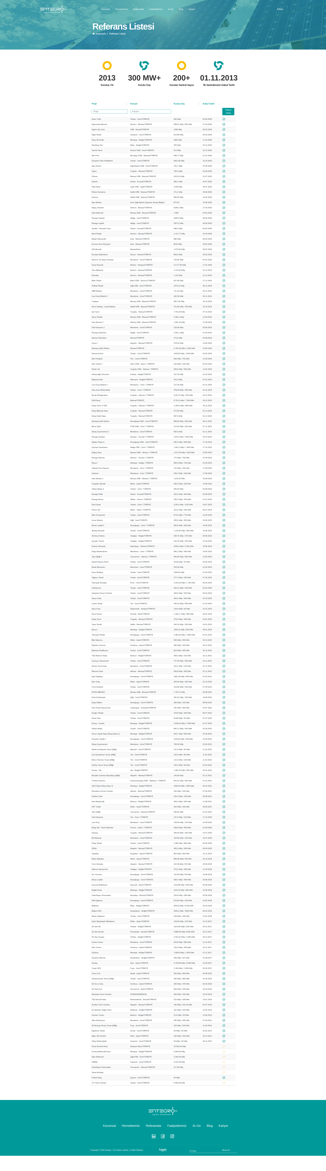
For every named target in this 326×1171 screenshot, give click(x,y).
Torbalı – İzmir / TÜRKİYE (140, 390)
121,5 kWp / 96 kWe (182, 749)
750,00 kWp (178, 744)
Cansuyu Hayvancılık (100, 661)
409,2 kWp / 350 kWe (182, 801)
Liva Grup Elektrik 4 (99, 296)
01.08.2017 (207, 958)
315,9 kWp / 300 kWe (182, 947)
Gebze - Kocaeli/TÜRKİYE (140, 182)
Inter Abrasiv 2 (97, 478)
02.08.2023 (207, 494)
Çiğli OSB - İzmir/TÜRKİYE (141, 286)
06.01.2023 (207, 630)
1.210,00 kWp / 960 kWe (184, 531)
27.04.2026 (207, 124)
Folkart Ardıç (97, 1078)
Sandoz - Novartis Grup (101, 228)
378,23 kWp (178, 343)
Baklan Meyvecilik (99, 239)
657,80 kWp (178, 281)
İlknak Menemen (98, 567)
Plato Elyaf (96, 187)
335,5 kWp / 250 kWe (182, 499)
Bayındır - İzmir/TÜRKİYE (140, 749)
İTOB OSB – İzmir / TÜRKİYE (142, 426)
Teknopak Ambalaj (99, 583)
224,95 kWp (178, 327)
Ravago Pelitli (97, 494)
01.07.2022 (207, 718)
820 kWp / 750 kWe (181, 359)
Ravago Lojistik (98, 223)
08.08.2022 (207, 703)
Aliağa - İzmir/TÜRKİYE (139, 218)
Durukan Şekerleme (100, 254)
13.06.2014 (207, 1015)
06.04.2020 (207, 848)
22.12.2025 (207, 150)
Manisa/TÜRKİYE (137, 338)
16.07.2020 (207, 833)
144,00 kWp (178, 775)
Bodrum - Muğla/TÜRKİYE (140, 656)
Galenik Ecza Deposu (100, 468)
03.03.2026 (207, 129)
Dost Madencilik (98, 801)
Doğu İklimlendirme (99, 551)
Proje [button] (94, 104)
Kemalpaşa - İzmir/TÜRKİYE (141, 635)
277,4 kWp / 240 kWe (182, 577)
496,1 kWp (178, 182)
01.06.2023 (207, 541)
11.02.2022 (207, 749)
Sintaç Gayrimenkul (99, 744)
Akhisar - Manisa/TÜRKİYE (141, 671)
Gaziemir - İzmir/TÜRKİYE (140, 135)
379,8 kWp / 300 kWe (182, 713)
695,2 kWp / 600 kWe (182, 442)
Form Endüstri (97, 687)
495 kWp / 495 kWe (181, 1020)
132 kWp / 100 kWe (181, 468)
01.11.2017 (207, 953)
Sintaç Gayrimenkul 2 (100, 432)
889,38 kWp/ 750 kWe (183, 859)
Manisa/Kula (135, 249)
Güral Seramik (97, 265)
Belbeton (95, 906)
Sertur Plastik (97, 317)
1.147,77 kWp (179, 234)
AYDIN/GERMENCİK (138, 994)
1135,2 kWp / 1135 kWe (183, 505)
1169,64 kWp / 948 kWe (183, 739)
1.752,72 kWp (179, 692)
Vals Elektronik (97, 213)
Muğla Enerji (97, 890)
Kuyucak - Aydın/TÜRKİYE (140, 885)
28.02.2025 (207, 244)
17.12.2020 (207, 817)
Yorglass (95, 301)
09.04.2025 (207, 228)
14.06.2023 (207, 525)
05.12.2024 (207, 291)
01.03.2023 (207, 598)
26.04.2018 (207, 906)
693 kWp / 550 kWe (181, 640)
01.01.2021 (207, 812)
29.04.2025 (207, 213)
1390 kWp (178, 129)
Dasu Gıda (96, 609)
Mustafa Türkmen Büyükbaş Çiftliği (106, 775)
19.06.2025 (207, 202)
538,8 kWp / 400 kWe (182, 828)
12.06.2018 (207, 890)
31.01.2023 (207, 609)
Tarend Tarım (97, 150)
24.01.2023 (207, 624)
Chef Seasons (97, 817)
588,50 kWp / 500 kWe (183, 421)
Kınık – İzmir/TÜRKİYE (139, 583)
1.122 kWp (178, 275)
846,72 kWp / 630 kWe (183, 729)
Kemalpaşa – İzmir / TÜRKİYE (142, 525)
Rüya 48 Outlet (98, 140)
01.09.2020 (207, 828)
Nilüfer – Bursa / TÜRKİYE (140, 499)
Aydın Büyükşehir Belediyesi (103, 921)
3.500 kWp (178, 187)
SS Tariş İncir (97, 989)
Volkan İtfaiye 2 (98, 489)
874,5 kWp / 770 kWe (182, 515)
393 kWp (177, 145)
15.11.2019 (207, 854)
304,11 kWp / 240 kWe (183, 588)
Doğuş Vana (96, 452)
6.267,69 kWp (179, 1062)
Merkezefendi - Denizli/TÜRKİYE (143, 999)
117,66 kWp (178, 1067)
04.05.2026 (207, 119)
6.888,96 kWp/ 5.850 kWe (184, 932)
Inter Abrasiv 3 (97, 322)
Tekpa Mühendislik (99, 1041)
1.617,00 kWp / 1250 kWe (184, 452)
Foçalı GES (96, 968)
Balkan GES (96, 911)
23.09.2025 (207, 166)
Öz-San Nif (96, 927)
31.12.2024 (207, 270)
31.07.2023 (207, 499)
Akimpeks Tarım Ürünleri (101, 994)
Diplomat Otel (97, 380)
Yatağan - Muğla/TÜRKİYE (141, 536)
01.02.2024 (207, 374)
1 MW (176, 213)
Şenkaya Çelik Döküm (100, 348)
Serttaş (94, 963)
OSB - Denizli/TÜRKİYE (139, 129)
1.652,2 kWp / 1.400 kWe (184, 447)
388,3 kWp (178, 228)
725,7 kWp (178, 166)
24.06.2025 (207, 197)
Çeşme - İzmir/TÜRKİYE (140, 1078)
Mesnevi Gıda (97, 671)
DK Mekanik (96, 838)
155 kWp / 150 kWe (181, 1036)
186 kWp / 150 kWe (181, 703)
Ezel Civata (96, 505)
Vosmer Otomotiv (99, 546)
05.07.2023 (207, 510)
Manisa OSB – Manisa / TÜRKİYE (143, 452)
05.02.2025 (207, 260)
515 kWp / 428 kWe (181, 999)
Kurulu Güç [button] (179, 104)
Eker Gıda (96, 682)
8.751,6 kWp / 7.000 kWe (184, 400)
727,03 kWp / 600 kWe (183, 661)
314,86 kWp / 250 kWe (183, 687)
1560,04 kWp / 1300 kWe (184, 786)
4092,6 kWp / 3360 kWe (183, 911)
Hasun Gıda (96, 598)
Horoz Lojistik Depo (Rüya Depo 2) (106, 734)
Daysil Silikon (97, 703)
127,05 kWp (178, 385)
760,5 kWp (178, 171)
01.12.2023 (207, 411)
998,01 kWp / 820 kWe (183, 124)
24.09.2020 (207, 822)
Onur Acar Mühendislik (101, 390)
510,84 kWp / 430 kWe (183, 900)
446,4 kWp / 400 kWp (182, 598)
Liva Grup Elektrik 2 (99, 385)
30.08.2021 (207, 796)
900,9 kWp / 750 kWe (182, 463)
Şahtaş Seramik (98, 531)
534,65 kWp (178, 567)
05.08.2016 (207, 973)
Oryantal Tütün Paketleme (102, 161)
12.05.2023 (207, 557)
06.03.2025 (207, 239)
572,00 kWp (178, 411)
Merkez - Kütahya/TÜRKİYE (141, 265)
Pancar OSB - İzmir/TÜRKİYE (142, 150)
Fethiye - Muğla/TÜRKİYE (140, 374)
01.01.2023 (207, 635)
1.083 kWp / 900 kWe (182, 843)
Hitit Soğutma (97, 900)
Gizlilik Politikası (136, 1150)
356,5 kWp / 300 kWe (182, 848)
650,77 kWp (178, 156)
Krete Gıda (96, 718)
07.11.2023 (207, 426)
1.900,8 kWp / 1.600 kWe (184, 953)
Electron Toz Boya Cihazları (103, 260)
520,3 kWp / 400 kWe (182, 494)
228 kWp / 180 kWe (181, 916)
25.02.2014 (207, 1031)
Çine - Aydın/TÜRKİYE (139, 963)
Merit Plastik (96, 234)
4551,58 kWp (179, 161)
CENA (94, 848)
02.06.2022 (207, 729)
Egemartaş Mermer (99, 124)
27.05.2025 (207, 208)
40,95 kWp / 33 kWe (182, 562)
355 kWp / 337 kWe (181, 958)
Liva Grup (96, 822)
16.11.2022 (207, 661)
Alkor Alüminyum (98, 1020)
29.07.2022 (207, 708)
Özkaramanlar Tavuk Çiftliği (103, 979)
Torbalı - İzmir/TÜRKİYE (140, 119)
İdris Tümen (96, 947)
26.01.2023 (207, 614)
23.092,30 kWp (180, 1046)
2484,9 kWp (178, 218)
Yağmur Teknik (98, 577)
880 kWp (177, 239)
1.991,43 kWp (179, 322)
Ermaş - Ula (96, 770)
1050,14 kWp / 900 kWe (183, 630)
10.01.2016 (207, 999)
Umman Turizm (98, 1015)
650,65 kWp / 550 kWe (183, 557)
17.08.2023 (207, 468)
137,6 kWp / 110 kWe (182, 817)
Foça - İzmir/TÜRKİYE (139, 968)
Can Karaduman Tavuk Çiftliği (104, 755)
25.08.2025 (207, 171)
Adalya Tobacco (98, 442)
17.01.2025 (207, 265)
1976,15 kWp (179, 286)
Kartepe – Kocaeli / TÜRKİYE (142, 437)
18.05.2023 (207, 551)
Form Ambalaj (97, 864)
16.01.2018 (207, 916)
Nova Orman (97, 614)
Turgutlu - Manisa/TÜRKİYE (141, 171)
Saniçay (95, 833)
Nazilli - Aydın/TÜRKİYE (139, 973)
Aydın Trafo (96, 119)
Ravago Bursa (97, 499)
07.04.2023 (207, 577)
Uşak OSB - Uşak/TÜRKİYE (141, 187)
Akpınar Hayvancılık (100, 869)
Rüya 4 (94, 463)
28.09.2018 (207, 864)
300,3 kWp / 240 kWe (182, 484)
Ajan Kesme (96, 166)
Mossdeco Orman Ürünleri (102, 791)
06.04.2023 (207, 583)
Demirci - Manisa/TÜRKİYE (141, 124)
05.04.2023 (207, 588)
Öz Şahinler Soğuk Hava (101, 1010)
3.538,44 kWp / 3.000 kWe (184, 723)
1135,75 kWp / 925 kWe (183, 395)
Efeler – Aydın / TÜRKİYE (140, 510)
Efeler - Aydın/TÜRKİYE (139, 484)
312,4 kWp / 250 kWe (182, 510)
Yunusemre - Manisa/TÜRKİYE (142, 812)
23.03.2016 (207, 994)
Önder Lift (96, 369)
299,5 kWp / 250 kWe (182, 520)
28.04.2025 (207, 218)
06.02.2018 (207, 911)
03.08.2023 (207, 489)
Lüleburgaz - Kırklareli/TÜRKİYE (143, 708)
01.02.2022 (207, 765)
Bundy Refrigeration (100, 395)
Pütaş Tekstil (97, 843)
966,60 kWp (178, 197)
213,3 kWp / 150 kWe (182, 760)
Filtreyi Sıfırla (228, 111)
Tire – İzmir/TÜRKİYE (138, 359)
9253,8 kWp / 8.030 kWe (184, 906)
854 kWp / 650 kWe (181, 854)
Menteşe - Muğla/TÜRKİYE (141, 140)
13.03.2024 (207, 359)
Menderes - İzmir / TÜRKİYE (141, 468)
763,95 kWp (178, 260)
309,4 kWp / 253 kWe (182, 656)
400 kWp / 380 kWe (181, 979)
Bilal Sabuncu (97, 640)
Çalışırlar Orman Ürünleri (102, 593)
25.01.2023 (207, 619)
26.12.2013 (207, 1036)
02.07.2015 (207, 1005)
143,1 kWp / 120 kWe (182, 666)
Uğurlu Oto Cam (98, 129)
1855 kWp (178, 140)
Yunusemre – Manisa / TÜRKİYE (143, 557)
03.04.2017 (207, 968)
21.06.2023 (207, 515)
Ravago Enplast (98, 218)
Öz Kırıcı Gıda (97, 984)
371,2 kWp (178, 192)
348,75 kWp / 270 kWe (183, 536)
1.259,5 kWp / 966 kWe (183, 406)
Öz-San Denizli (98, 932)
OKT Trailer (96, 807)
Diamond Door (97, 353)
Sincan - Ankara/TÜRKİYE (140, 254)
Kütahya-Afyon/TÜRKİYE (140, 1046)
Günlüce (95, 953)
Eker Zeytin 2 (97, 364)
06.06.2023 (207, 536)
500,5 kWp (178, 432)
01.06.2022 (207, 734)
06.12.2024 (207, 286)
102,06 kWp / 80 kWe (182, 864)
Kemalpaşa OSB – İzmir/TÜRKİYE (144, 421)
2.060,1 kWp (179, 317)
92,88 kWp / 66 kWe (182, 718)
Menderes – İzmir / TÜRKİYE (142, 385)
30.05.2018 (207, 895)
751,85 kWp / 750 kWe (183, 307)
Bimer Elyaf (96, 426)
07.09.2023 (207, 458)
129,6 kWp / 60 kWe (182, 609)
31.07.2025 (207, 176)
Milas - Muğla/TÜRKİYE (139, 145)
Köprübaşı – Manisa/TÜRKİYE (142, 546)
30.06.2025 (207, 192)
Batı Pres (95, 156)
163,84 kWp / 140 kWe (183, 838)
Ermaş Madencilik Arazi (101, 1052)
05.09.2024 (207, 327)
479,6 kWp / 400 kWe (182, 619)
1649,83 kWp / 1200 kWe (184, 353)
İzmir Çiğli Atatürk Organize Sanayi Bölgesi (147, 202)
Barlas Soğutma (98, 916)
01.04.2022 (207, 744)
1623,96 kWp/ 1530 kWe (184, 927)
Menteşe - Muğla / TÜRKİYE (141, 463)
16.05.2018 (207, 900)
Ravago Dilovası (98, 458)
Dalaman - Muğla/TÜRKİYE (141, 1010)
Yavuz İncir (96, 973)
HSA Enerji (96, 400)
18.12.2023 (207, 400)
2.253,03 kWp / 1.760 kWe (184, 583)
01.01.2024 (207, 380)
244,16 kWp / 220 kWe (183, 541)
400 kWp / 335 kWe (181, 994)
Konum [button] (133, 104)
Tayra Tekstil (97, 624)
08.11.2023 (207, 421)
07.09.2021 (207, 791)
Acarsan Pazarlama (99, 447)
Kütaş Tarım (96, 619)
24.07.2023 (207, 505)
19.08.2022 (207, 697)
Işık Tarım (96, 312)
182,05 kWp (178, 296)
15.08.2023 (207, 478)
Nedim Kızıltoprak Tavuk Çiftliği (104, 749)
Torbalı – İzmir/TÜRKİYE (140, 353)
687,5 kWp (178, 416)
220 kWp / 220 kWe (181, 1025)
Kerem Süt (96, 510)
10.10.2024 (207, 301)
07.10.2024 (207, 312)
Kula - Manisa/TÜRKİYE (140, 239)
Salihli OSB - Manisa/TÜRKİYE (142, 192)
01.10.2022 (207, 682)
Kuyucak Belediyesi (99, 885)
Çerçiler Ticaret (98, 541)
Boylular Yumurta (98, 645)
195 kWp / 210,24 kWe (183, 1005)
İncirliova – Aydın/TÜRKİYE (141, 645)
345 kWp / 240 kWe (181, 791)
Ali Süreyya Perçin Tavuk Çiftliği (104, 1025)
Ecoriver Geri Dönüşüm (101, 244)
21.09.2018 (207, 869)
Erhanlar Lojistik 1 (99, 739)
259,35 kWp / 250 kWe (183, 682)
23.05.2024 (207, 348)
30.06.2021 (207, 807)
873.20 (176, 202)
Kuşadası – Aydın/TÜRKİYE (141, 854)
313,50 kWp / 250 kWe (183, 426)
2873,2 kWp (178, 223)
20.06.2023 (207, 520)
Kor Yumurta (97, 874)
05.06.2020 (207, 843)
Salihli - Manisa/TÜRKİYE (140, 624)
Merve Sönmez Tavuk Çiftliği (103, 760)
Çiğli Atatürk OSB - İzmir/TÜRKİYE (144, 166)
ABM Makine (97, 291)
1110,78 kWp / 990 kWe (183, 890)
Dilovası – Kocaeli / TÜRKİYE (142, 458)
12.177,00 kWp (180, 265)
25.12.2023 (207, 395)
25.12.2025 (207, 145)
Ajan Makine (97, 202)
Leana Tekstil (97, 604)
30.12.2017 (207, 927)
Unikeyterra (96, 588)
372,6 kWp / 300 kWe (182, 869)
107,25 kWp (178, 374)
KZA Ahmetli (96, 249)
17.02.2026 (207, 140)
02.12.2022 (207, 650)
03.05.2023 (207, 562)
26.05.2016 (207, 984)
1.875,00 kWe (179, 478)
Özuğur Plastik (97, 713)
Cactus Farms (97, 942)
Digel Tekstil (96, 135)
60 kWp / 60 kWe (180, 1031)
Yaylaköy (95, 854)
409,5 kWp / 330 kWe (182, 593)
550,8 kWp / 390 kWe (182, 671)
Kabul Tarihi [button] (208, 104)
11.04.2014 (207, 1025)
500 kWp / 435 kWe (181, 989)
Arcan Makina (97, 520)
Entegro (108, 1150)
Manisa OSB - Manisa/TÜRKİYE (143, 176)
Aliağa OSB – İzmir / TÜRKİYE (142, 447)
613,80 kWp (178, 135)
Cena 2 (95, 343)
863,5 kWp (178, 254)
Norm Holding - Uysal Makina (103, 307)
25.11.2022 (207, 656)
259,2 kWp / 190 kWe (182, 796)
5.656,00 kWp (179, 1083)
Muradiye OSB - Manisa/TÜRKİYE (144, 156)
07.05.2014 (207, 1020)
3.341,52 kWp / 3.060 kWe (184, 937)
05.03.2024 (207, 364)
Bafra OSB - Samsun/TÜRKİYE (142, 281)
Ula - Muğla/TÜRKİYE (139, 770)
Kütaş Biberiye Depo (100, 411)
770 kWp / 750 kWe (181, 458)
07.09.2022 (207, 687)
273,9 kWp (178, 338)
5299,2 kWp (178, 208)
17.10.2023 (207, 442)
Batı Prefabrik (97, 359)
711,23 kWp (178, 291)
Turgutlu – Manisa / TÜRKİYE (142, 395)
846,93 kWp (178, 489)
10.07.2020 (207, 838)
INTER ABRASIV (98, 692)
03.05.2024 (207, 353)
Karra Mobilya (97, 572)
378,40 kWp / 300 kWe (183, 390)
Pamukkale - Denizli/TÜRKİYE (142, 932)
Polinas (95, 176)
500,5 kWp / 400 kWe (182, 369)
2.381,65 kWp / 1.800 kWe (184, 635)
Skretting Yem (97, 145)
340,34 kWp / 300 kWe (183, 604)
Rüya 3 (94, 630)
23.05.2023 (207, 546)
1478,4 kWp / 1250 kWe (183, 437)
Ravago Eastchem (99, 333)
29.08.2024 (207, 338)
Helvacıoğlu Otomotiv (100, 374)
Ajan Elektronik (98, 1057)
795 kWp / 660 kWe (181, 708)
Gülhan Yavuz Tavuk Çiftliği (102, 765)
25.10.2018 (207, 859)
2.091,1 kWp (179, 333)
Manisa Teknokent (99, 338)
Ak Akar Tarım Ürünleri (101, 1005)
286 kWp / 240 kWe (181, 645)
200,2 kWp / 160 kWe (182, 473)
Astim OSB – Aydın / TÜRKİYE (142, 364)
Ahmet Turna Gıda (99, 666)
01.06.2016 (207, 979)
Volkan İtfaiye (97, 729)
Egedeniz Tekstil (98, 1031)
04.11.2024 (207, 296)
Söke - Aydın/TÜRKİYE (139, 1036)
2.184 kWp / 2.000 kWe (183, 968)
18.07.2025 (207, 187)
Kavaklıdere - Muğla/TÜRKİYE (142, 911)
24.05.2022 (207, 739)
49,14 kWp (178, 380)
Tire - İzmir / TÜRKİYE (139, 817)
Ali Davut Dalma (98, 536)
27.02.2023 (207, 604)
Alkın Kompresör (98, 515)
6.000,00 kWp (179, 1052)
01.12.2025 (207, 156)
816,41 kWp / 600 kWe (183, 781)
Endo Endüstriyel (98, 697)
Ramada (95, 275)
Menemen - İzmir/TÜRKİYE (141, 567)
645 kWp (177, 119)
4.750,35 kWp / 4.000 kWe (184, 348)
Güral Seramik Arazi (100, 1046)
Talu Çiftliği (96, 812)
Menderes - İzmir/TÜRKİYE (141, 260)
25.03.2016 (207, 989)
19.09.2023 (207, 452)
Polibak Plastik (97, 286)
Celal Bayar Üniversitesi (101, 895)
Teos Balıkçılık (97, 270)
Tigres (94, 171)
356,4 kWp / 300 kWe (182, 880)
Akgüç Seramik (98, 208)
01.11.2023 (207, 432)
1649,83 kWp (179, 572)
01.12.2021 (207, 775)
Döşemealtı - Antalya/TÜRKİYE (142, 609)
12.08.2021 (207, 801)
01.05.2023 (207, 567)
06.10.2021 (207, 786)
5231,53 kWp (179, 176)
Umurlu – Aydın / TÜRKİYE (141, 828)
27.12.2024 (207, 281)
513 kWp (177, 150)
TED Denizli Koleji (99, 999)
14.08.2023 (207, 484)
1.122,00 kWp (179, 270)
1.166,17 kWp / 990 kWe (184, 614)
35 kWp (177, 1078)
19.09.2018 (207, 874)
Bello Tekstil (96, 281)
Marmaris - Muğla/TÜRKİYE (141, 380)
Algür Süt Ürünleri (99, 1036)
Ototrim (95, 182)
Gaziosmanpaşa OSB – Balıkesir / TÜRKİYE (148, 781)
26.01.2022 (207, 770)
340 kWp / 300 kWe (181, 973)
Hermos (95, 197)
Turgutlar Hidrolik (98, 484)
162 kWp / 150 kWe (181, 1010)
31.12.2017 (207, 921)
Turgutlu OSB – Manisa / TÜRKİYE (144, 369)
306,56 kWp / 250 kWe (183, 833)
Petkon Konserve (98, 192)
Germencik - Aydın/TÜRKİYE (141, 989)
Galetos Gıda (97, 796)
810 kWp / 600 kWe (181, 650)
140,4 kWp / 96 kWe (182, 755)
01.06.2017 (207, 963)
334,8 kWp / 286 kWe (182, 895)
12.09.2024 (207, 317)
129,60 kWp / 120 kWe (183, 921)
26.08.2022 (207, 692)
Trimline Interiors (98, 781)
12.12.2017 (207, 942)
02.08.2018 (207, 880)
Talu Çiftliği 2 (97, 557)
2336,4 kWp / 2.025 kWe (184, 546)
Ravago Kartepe (98, 437)
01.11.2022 (207, 666)
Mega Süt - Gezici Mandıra (102, 828)
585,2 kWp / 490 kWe (182, 551)
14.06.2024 (207, 343)
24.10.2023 (207, 437)
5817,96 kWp (179, 301)
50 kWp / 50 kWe (180, 1041)
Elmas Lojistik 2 (98, 525)
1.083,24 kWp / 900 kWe (184, 770)
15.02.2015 (207, 1010)
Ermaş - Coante (98, 723)
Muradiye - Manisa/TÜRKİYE (141, 895)
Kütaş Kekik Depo (99, 416)
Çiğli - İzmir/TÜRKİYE (138, 520)
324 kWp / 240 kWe (181, 364)
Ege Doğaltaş (97, 676)
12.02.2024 (207, 369)
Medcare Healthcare (100, 650)
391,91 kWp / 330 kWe (183, 697)
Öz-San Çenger (98, 937)
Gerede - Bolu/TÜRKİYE (140, 614)
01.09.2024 (207, 333)
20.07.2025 (207, 182)
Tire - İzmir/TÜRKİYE (138, 604)
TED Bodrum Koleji (99, 656)
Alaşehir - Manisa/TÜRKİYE (141, 343)
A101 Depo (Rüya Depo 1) (102, 786)
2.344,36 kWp (179, 1057)
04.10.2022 (207, 676)
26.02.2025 (207, 254)
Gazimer (95, 473)
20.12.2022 (207, 640)
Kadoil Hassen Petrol (100, 562)
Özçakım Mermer (99, 958)
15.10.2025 (207, 161)
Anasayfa (101, 33)
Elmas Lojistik (97, 880)
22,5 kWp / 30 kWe (181, 1015)
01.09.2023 (207, 463)
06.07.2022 (207, 713)
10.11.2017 (207, 947)
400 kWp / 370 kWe (181, 984)
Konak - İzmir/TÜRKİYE (139, 1031)
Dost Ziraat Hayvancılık (101, 708)
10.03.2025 (207, 234)
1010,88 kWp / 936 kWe (183, 885)
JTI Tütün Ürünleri (99, 1083)
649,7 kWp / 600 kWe (182, 734)
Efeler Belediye (98, 859)
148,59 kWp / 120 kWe (183, 822)
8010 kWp (178, 244)
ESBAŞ (94, 1062)
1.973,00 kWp (179, 249)
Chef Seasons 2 (98, 327)
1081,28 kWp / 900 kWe (183, 676)
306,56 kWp (178, 812)
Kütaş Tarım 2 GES (99, 406)
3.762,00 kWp (179, 312)
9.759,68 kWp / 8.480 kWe (184, 963)
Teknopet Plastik (98, 635)
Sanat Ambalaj (97, 1072)
